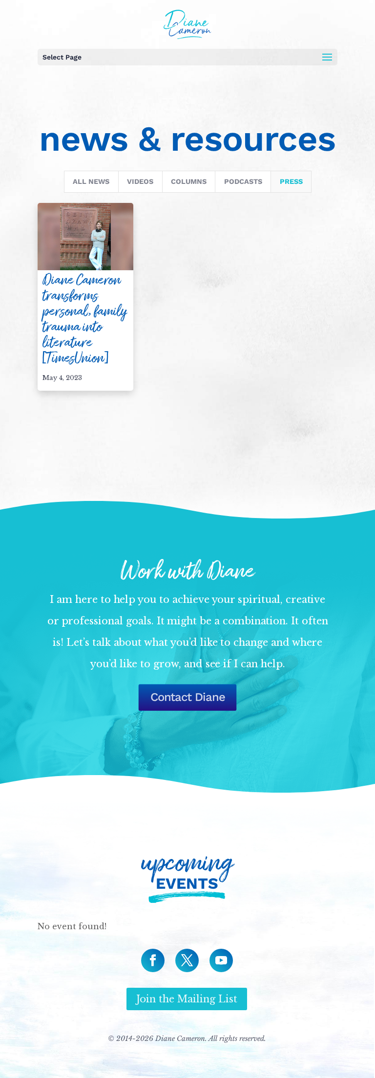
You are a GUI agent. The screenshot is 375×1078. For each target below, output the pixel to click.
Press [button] (291, 182)
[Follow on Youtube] (221, 960)
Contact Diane (187, 697)
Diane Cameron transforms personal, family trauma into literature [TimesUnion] (84, 319)
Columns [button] (189, 182)
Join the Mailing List (186, 999)
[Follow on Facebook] (153, 960)
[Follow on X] (187, 960)
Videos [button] (140, 182)
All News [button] (91, 182)
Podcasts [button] (243, 182)
